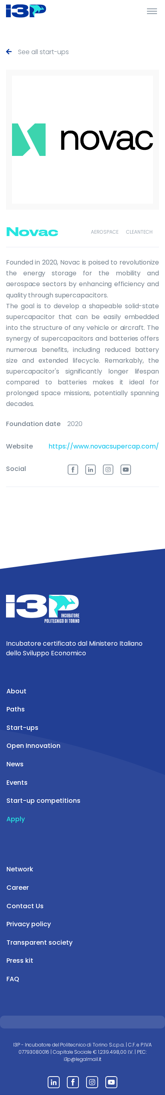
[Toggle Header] (152, 11)
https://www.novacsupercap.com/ (103, 446)
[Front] (36, 11)
